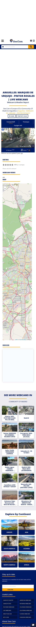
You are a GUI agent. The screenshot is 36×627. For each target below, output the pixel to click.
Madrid (26, 418)
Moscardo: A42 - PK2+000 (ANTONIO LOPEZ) (26, 485)
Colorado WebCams (25, 607)
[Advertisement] (18, 19)
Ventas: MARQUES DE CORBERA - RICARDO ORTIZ (9, 435)
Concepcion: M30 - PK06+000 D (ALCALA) (26, 435)
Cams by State (7, 603)
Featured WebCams (8, 607)
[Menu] (2, 41)
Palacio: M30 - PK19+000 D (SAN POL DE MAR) (9, 418)
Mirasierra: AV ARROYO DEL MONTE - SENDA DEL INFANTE (26, 502)
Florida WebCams (25, 614)
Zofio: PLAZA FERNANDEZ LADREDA (9, 452)
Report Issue (22, 116)
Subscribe (10, 589)
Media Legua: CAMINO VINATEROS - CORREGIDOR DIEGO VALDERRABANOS (9, 468)
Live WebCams (7, 610)
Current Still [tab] (11, 122)
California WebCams (26, 610)
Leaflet (16, 339)
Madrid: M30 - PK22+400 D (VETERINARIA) (26, 468)
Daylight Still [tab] (18, 125)
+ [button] (5, 186)
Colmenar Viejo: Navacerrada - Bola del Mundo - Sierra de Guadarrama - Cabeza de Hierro (10, 502)
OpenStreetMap (22, 339)
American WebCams (25, 600)
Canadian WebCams (25, 617)
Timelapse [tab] (26, 122)
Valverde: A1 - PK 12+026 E (26, 452)
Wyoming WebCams (25, 603)
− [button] (5, 188)
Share (12, 116)
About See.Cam (7, 614)
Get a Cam (6, 617)
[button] (29, 150)
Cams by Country (8, 600)
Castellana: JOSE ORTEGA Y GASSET (9, 486)
